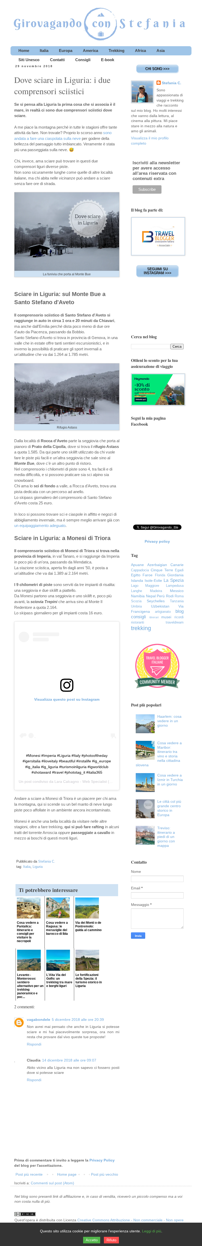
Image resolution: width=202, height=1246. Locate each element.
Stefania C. (171, 83)
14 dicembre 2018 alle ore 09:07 (69, 1060)
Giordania (175, 575)
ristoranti (137, 622)
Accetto (92, 1240)
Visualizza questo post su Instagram (66, 699)
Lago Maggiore (145, 586)
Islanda (137, 580)
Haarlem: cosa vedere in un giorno (169, 720)
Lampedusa (175, 586)
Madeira (156, 591)
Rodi (170, 596)
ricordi (179, 617)
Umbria (136, 606)
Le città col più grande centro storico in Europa (169, 808)
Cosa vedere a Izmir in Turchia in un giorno (170, 779)
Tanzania (177, 601)
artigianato (163, 612)
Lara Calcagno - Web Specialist (80, 781)
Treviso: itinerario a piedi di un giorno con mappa (166, 837)
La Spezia (174, 580)
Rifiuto (111, 1240)
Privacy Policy (102, 1160)
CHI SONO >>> (157, 69)
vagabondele (38, 1019)
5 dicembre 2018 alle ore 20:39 (78, 1019)
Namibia (138, 596)
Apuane (137, 565)
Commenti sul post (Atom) (52, 1183)
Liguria (38, 867)
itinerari (154, 617)
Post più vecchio (104, 1174)
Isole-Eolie (153, 580)
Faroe (148, 575)
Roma (179, 596)
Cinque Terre (162, 570)
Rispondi (34, 1044)
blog (179, 611)
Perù (161, 596)
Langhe (136, 591)
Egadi (179, 570)
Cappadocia (140, 570)
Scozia (136, 601)
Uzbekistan (160, 606)
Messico (177, 591)
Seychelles (156, 601)
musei (166, 617)
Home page (67, 1174)
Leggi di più (151, 1231)
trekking (141, 628)
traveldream (175, 622)
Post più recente (29, 1174)
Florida (160, 575)
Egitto (135, 575)
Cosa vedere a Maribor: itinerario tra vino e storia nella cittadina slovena (159, 754)
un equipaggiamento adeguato (39, 525)
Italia (27, 867)
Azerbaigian (157, 565)
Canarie (177, 565)
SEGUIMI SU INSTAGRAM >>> (157, 271)
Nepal (151, 596)
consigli (138, 616)
